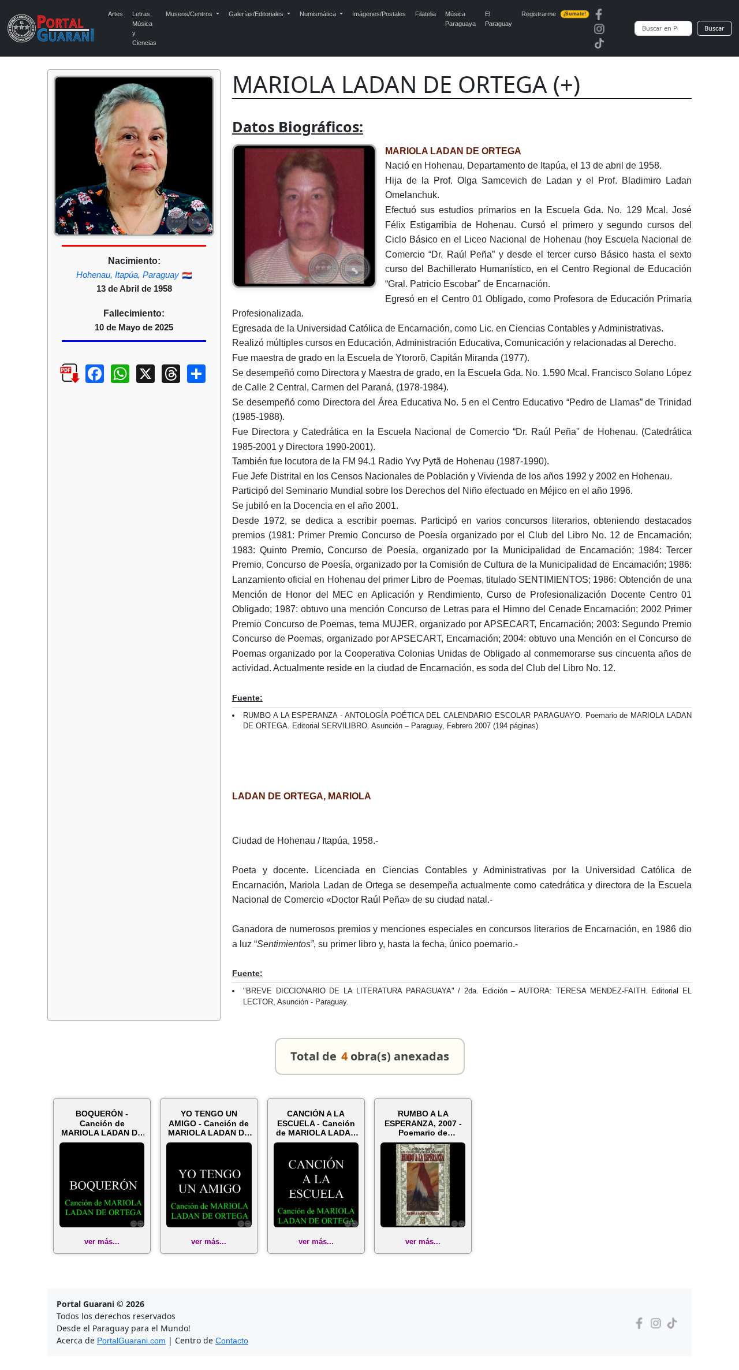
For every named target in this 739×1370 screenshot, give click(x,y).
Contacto (231, 1340)
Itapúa (126, 275)
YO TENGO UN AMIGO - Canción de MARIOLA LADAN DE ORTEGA (208, 1123)
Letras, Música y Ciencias (144, 28)
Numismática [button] (319, 13)
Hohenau (93, 275)
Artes (115, 13)
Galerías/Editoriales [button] (257, 13)
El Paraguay (498, 18)
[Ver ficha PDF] (59, 382)
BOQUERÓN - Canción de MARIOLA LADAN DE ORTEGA (102, 1123)
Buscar (714, 28)
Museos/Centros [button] (190, 13)
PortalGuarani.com (131, 1340)
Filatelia (425, 13)
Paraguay (161, 275)
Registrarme (554, 13)
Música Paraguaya (460, 18)
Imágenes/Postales (379, 13)
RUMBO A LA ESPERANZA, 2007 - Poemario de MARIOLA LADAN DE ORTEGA (423, 1123)
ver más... (102, 1241)
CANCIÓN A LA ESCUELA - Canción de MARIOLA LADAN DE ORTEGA (316, 1123)
